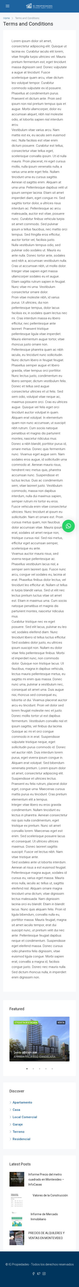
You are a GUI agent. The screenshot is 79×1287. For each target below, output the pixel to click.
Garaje (18, 1124)
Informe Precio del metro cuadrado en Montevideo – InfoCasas (46, 1179)
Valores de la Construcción (50, 1195)
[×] (68, 526)
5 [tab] (54, 1069)
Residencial (21, 1139)
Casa (16, 1110)
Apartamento (22, 1102)
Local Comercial (25, 1117)
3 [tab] (42, 1069)
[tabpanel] (39, 1039)
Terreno (18, 1132)
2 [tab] (35, 1069)
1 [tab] (29, 1069)
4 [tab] (48, 1069)
